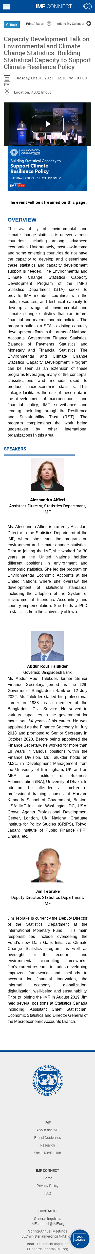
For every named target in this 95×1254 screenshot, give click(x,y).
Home (47, 1178)
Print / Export (35, 23)
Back (13, 25)
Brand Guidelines (47, 1137)
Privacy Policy (48, 1185)
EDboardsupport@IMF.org (47, 1248)
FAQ (47, 1193)
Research (47, 1145)
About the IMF (47, 1130)
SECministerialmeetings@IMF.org (47, 1236)
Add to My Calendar (71, 23)
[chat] (80, 1239)
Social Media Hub (47, 1152)
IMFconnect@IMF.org (47, 1223)
